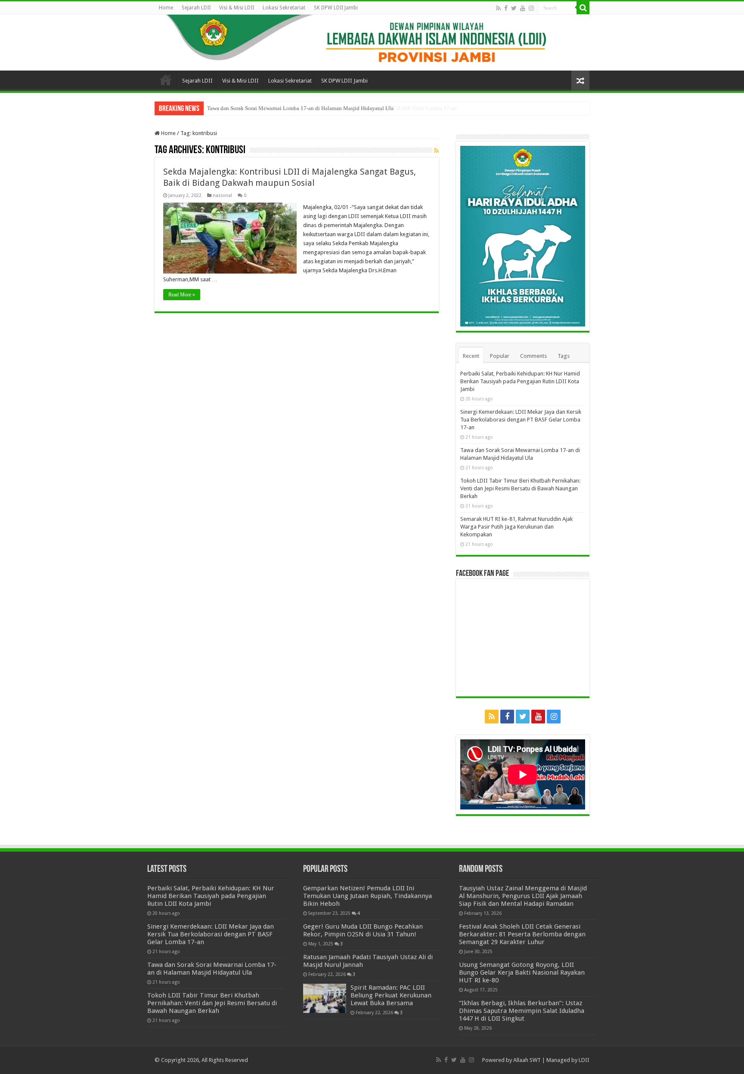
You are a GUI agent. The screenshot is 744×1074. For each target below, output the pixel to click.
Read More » (181, 295)
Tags (564, 356)
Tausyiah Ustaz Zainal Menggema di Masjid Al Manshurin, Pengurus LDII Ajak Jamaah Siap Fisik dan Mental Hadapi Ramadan (523, 896)
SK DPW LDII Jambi (336, 8)
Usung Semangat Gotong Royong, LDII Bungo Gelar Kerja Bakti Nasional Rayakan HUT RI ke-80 (522, 972)
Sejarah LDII (196, 8)
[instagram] (531, 8)
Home (166, 8)
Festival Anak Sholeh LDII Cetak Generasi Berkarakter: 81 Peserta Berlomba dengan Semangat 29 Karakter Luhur (522, 934)
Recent (471, 356)
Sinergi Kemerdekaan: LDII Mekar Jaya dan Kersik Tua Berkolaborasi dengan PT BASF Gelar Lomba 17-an (520, 420)
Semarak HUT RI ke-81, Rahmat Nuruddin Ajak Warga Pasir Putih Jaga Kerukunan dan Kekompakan (516, 527)
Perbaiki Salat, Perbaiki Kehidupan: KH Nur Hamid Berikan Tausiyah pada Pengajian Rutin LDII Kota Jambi (520, 381)
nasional (222, 195)
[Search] (583, 7)
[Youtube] (522, 8)
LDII (584, 1060)
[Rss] (498, 8)
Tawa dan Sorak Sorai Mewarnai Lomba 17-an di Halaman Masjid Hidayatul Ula (300, 108)
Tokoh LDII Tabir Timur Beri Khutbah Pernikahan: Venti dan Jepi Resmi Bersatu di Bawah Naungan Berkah (520, 488)
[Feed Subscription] (436, 150)
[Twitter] (514, 8)
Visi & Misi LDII (236, 8)
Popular (499, 356)
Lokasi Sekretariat (284, 8)
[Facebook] (505, 8)
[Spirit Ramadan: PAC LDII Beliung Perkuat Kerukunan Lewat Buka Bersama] (324, 998)
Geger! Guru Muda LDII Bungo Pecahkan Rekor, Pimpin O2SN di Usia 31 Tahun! (363, 930)
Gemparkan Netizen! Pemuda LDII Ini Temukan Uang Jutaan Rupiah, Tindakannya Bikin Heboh (367, 896)
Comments (533, 356)
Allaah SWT (527, 1060)
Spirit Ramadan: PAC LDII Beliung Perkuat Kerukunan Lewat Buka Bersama (390, 995)
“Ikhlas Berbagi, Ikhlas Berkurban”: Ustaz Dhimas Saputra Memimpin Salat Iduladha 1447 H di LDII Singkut (521, 1010)
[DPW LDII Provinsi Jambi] (372, 43)
